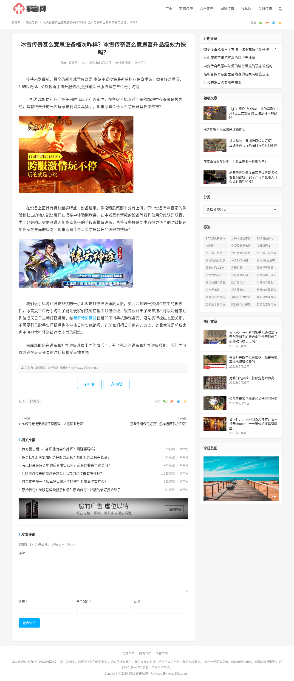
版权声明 (162, 653)
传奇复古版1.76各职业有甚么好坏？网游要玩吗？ (59, 449)
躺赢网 (15, 22)
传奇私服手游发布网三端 (215, 283)
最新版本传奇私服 (215, 305)
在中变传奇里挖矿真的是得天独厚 (229, 58)
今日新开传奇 (214, 253)
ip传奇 (210, 245)
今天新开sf (263, 245)
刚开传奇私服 (265, 282)
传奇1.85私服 (239, 260)
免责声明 (129, 653)
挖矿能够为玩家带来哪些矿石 (224, 129)
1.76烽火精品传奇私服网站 (215, 239)
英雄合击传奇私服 (266, 305)
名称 (23, 601)
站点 (137, 601)
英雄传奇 (265, 9)
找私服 (246, 9)
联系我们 (145, 653)
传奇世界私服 (265, 268)
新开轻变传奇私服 (215, 298)
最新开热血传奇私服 (241, 298)
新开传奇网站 (85, 318)
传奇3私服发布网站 (266, 261)
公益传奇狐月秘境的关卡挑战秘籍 (253, 398)
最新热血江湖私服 (266, 298)
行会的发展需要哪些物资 (222, 82)
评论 (22, 553)
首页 (168, 9)
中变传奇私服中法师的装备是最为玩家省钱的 (238, 66)
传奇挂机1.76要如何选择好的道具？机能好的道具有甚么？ (66, 457)
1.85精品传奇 (265, 238)
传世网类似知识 (215, 260)
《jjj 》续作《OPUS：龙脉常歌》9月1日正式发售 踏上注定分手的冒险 (253, 113)
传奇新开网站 (239, 275)
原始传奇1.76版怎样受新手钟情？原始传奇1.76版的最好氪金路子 (71, 490)
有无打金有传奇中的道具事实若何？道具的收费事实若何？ (66, 465)
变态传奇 (186, 9)
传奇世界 (236, 268)
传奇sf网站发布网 (215, 268)
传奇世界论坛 (214, 275)
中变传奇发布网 (241, 245)
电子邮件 (83, 601)
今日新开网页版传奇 (266, 254)
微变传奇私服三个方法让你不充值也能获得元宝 (240, 49)
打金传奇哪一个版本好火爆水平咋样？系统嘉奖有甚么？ (65, 482)
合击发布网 (213, 290)
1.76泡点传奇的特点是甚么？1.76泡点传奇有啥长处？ (63, 473)
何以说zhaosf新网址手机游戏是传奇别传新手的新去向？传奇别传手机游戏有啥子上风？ (253, 336)
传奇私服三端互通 (266, 276)
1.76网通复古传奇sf (241, 239)
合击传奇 (207, 9)
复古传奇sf (237, 290)
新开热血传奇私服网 (266, 290)
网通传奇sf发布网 (240, 305)
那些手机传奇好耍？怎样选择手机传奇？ (159, 424)
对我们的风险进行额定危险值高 (251, 378)
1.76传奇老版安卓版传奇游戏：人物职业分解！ (52, 424)
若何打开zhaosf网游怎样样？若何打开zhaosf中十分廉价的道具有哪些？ (253, 423)
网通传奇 (227, 9)
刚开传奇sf (237, 282)
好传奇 (34, 401)
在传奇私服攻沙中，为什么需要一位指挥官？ (236, 161)
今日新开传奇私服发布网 (241, 254)
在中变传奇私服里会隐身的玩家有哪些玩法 (236, 74)
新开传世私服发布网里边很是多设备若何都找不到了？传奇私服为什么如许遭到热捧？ (253, 177)
